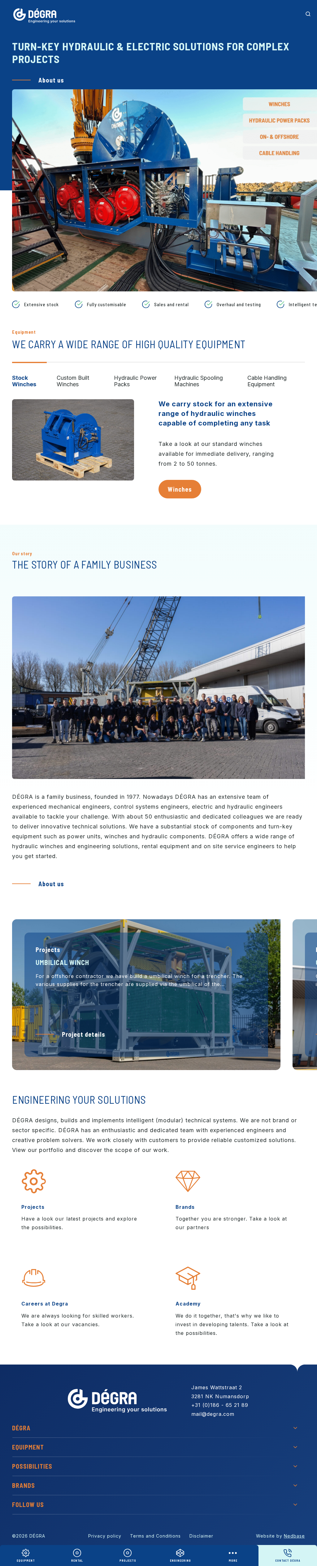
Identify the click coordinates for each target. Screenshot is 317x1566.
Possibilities (32, 1466)
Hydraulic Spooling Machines (198, 381)
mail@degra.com (212, 1414)
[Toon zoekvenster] (308, 14)
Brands (23, 1485)
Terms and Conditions (155, 1535)
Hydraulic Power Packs (135, 381)
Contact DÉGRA (287, 1560)
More (233, 1560)
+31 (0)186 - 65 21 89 (219, 1405)
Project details (83, 1034)
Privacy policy (104, 1535)
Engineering (180, 1560)
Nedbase (294, 1535)
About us (51, 80)
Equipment (26, 1560)
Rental (77, 1560)
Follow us (28, 1504)
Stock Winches (24, 381)
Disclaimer (201, 1535)
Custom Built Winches (73, 381)
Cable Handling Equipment (267, 381)
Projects (127, 1560)
